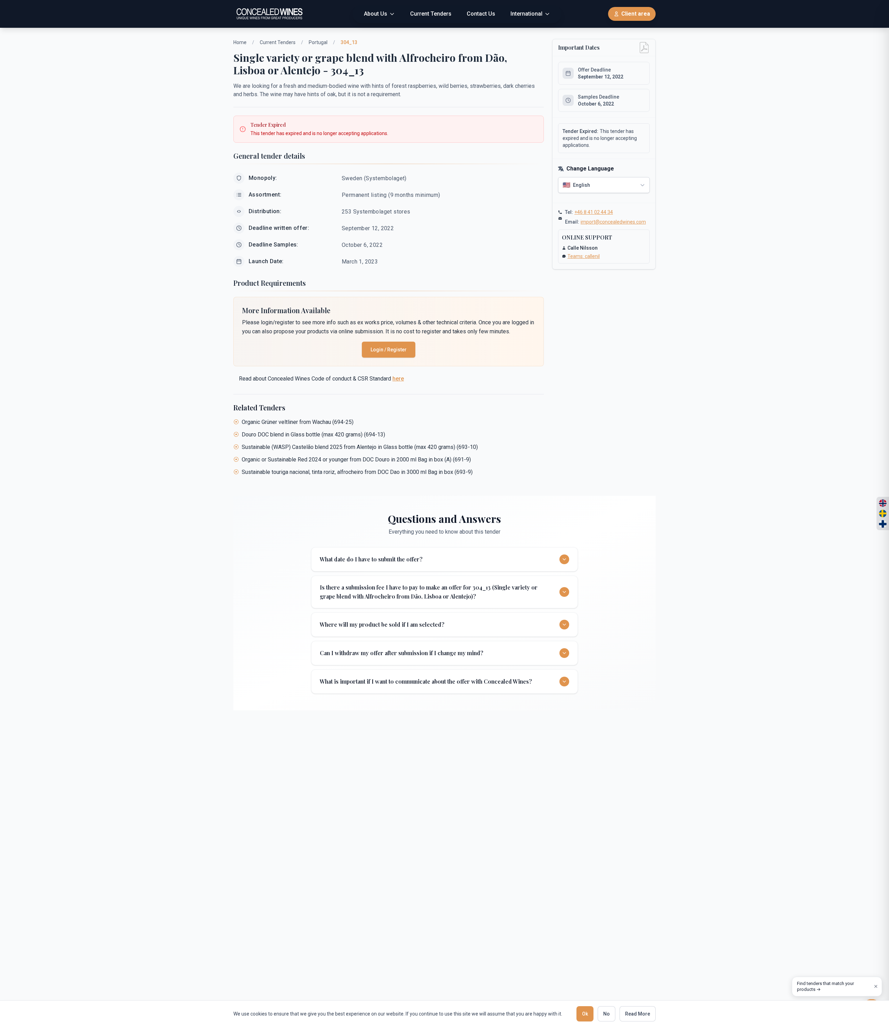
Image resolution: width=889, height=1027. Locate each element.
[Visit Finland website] (883, 524)
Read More (637, 1014)
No (606, 1014)
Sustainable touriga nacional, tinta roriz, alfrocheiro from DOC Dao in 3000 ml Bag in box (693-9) (357, 472)
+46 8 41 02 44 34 (593, 212)
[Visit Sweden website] (883, 513)
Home (240, 42)
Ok (585, 1014)
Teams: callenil (583, 256)
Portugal (318, 42)
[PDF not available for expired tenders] (644, 47)
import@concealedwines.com (613, 222)
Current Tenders (278, 42)
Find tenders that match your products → (825, 986)
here (398, 378)
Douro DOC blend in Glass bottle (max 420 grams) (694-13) (313, 434)
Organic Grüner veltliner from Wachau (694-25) (298, 422)
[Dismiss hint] (875, 986)
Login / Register (389, 349)
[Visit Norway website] (883, 503)
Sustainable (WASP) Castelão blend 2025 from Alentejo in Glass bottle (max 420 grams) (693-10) (360, 447)
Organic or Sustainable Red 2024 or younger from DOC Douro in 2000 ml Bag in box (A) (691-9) (356, 459)
